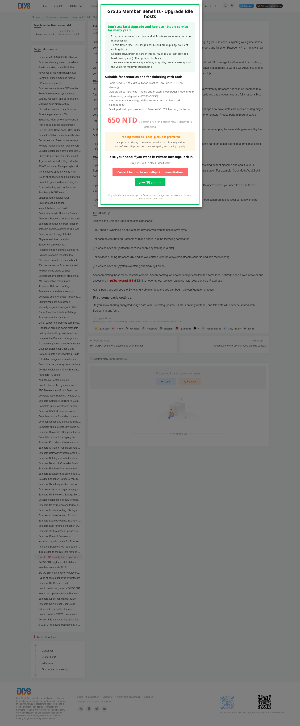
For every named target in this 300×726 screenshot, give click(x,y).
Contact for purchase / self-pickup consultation (150, 172)
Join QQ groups (150, 182)
